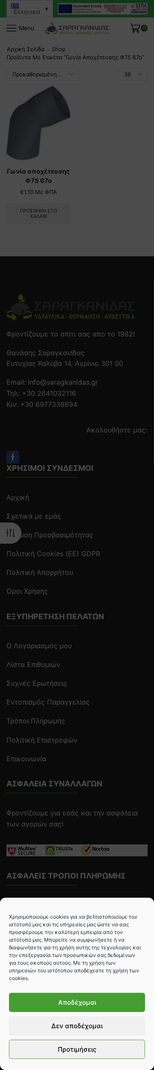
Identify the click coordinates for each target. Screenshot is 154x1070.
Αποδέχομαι (77, 1002)
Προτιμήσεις (77, 1049)
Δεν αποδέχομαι (77, 1026)
